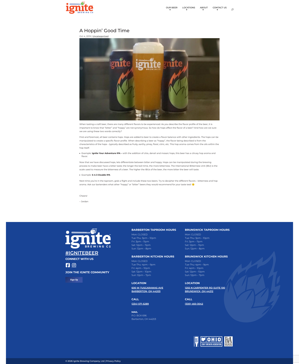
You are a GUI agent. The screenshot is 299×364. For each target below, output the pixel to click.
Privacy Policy (113, 361)
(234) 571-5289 (140, 303)
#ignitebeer (81, 253)
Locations (188, 8)
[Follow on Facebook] (67, 265)
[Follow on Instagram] (73, 265)
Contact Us (220, 8)
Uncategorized (101, 36)
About (204, 8)
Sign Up (74, 279)
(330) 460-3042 (194, 303)
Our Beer (171, 8)
